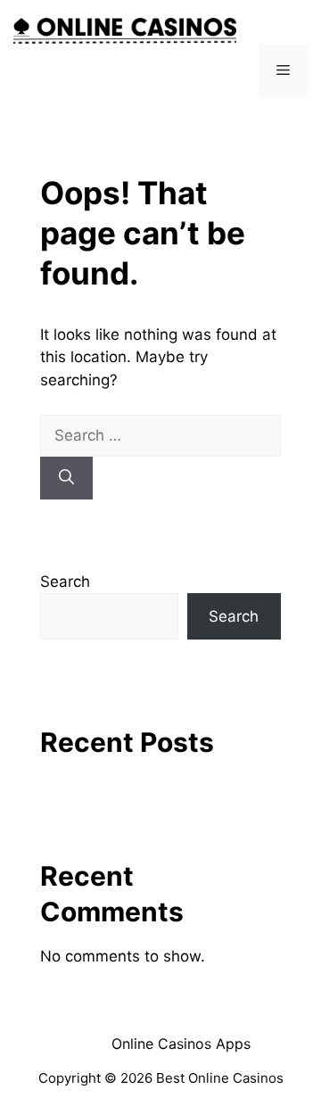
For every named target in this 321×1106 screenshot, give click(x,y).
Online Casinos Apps (181, 1043)
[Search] (66, 478)
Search (65, 581)
